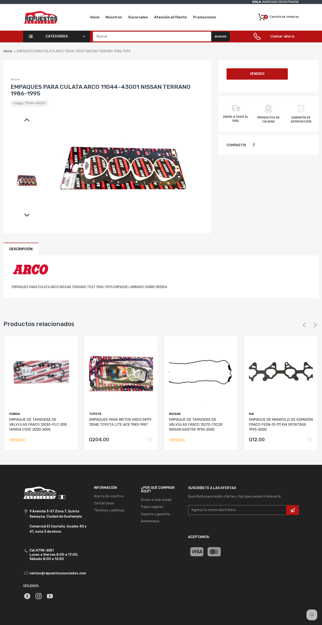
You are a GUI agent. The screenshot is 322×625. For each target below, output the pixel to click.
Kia (251, 414)
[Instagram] (38, 596)
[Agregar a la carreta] (149, 439)
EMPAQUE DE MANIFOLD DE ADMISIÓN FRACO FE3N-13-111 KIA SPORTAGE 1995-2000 (281, 424)
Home (8, 51)
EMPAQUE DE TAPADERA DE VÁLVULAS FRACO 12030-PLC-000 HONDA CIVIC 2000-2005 (38, 424)
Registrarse (289, 2)
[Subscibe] (292, 510)
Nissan (15, 79)
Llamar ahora (282, 36)
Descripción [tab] (21, 249)
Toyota (95, 414)
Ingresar (269, 2)
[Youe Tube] (50, 596)
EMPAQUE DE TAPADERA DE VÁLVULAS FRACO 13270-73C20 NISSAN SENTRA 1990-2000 (196, 424)
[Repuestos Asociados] (40, 17)
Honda (14, 414)
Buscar (220, 36)
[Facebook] (254, 145)
